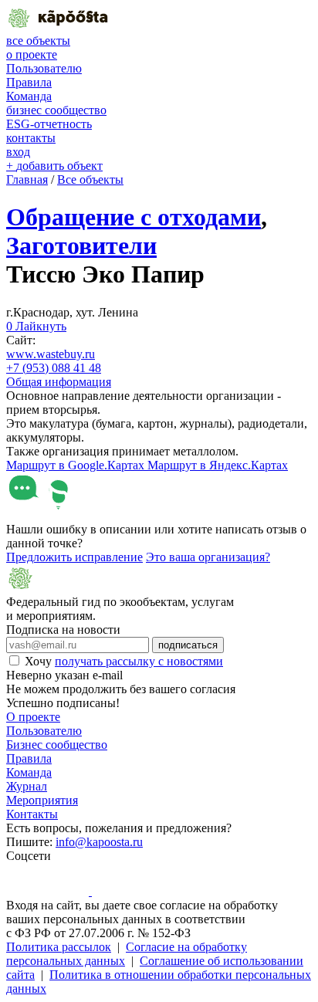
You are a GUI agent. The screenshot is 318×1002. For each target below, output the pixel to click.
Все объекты (90, 179)
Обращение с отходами (133, 217)
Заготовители (81, 245)
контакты (31, 137)
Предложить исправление (74, 557)
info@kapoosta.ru (99, 841)
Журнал (26, 786)
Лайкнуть (36, 326)
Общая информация (58, 381)
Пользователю (44, 68)
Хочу (124, 661)
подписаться (188, 645)
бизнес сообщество (56, 110)
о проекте (31, 54)
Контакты (32, 814)
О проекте (33, 716)
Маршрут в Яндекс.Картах (217, 465)
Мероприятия (42, 800)
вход (18, 151)
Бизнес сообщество (56, 744)
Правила (29, 82)
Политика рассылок (58, 946)
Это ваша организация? (208, 557)
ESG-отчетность (49, 123)
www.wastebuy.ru (50, 354)
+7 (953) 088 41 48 (53, 367)
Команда (29, 96)
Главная (27, 179)
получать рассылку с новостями (139, 661)
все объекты (38, 40)
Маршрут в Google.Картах (76, 465)
